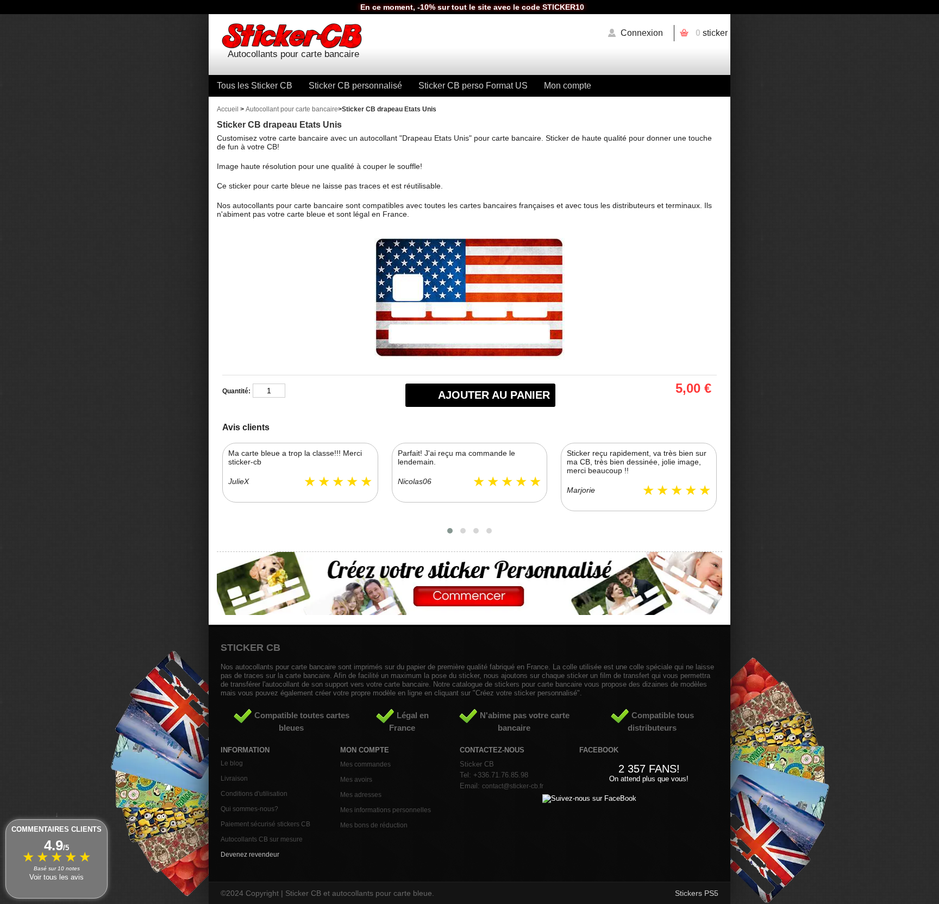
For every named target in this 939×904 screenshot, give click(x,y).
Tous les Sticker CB (254, 85)
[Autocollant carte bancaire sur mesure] (469, 612)
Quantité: (236, 391)
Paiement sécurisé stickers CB (265, 824)
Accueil (228, 109)
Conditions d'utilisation (254, 794)
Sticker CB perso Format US (473, 85)
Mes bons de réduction (374, 825)
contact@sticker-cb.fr (512, 786)
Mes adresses (360, 795)
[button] (449, 530)
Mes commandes (365, 764)
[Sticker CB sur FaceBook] (589, 798)
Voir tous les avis (56, 877)
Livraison (234, 778)
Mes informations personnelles (385, 810)
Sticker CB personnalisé (355, 85)
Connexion (642, 32)
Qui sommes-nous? (249, 809)
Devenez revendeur (250, 854)
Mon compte (567, 85)
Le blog (232, 763)
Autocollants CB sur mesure (262, 839)
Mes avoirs (356, 779)
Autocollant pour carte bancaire (292, 109)
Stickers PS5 (696, 893)
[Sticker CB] (469, 37)
